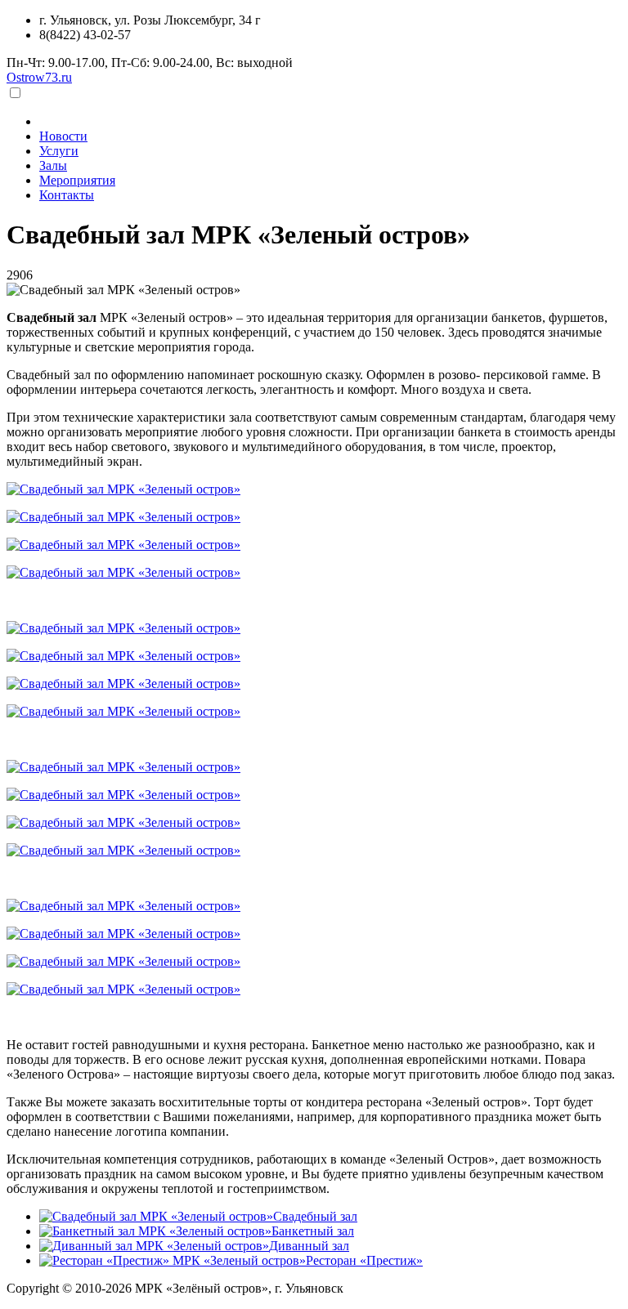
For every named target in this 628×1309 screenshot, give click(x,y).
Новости (63, 136)
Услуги (58, 151)
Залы (53, 165)
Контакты (66, 195)
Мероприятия (77, 180)
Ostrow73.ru (39, 77)
